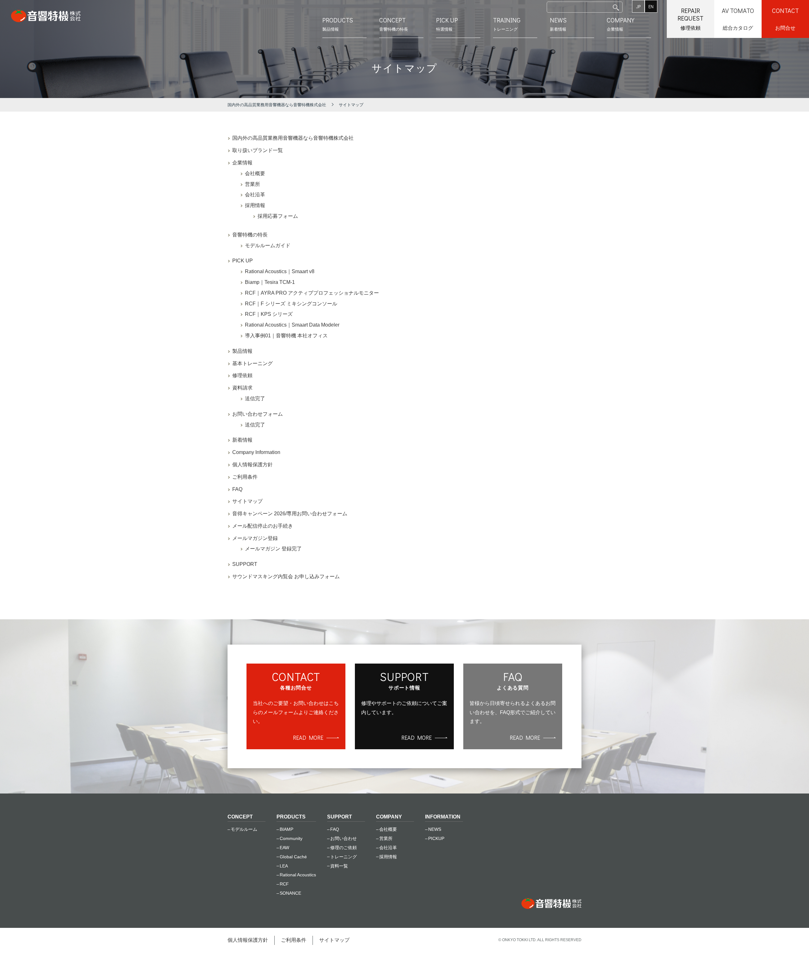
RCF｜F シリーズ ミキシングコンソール (291, 303)
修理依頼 (242, 375)
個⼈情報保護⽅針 (248, 940)
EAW (284, 847)
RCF (284, 883)
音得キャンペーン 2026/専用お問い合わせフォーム (289, 513)
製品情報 (337, 24)
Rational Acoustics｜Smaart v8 (279, 271)
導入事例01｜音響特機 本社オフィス (286, 335)
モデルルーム (244, 829)
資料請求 (242, 387)
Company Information (256, 452)
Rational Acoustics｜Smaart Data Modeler (292, 325)
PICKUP (436, 838)
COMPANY (389, 816)
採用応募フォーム (278, 216)
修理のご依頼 (343, 847)
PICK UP (242, 260)
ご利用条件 (245, 477)
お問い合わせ (343, 838)
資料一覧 (339, 865)
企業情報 (620, 24)
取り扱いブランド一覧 (257, 150)
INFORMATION (442, 816)
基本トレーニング (252, 363)
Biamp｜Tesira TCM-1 (270, 282)
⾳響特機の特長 (393, 24)
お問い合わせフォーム (257, 414)
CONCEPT (240, 816)
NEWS (434, 829)
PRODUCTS (291, 816)
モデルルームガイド (267, 245)
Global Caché (293, 856)
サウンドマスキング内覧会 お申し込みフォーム (286, 576)
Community (291, 838)
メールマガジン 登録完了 (273, 548)
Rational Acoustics (298, 874)
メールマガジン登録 (255, 538)
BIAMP (286, 829)
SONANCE (290, 893)
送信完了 (255, 398)
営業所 (252, 184)
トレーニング (506, 24)
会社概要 (255, 173)
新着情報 (558, 24)
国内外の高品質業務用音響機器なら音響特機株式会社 (293, 138)
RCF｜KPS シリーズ (269, 314)
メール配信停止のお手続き (262, 526)
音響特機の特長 (250, 234)
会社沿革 (255, 194)
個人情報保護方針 (252, 464)
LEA (284, 865)
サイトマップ (247, 501)
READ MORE (308, 737)
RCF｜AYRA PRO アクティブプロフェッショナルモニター (312, 293)
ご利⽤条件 (293, 940)
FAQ (237, 489)
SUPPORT (244, 564)
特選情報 (447, 24)
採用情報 (255, 205)
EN (651, 6)
